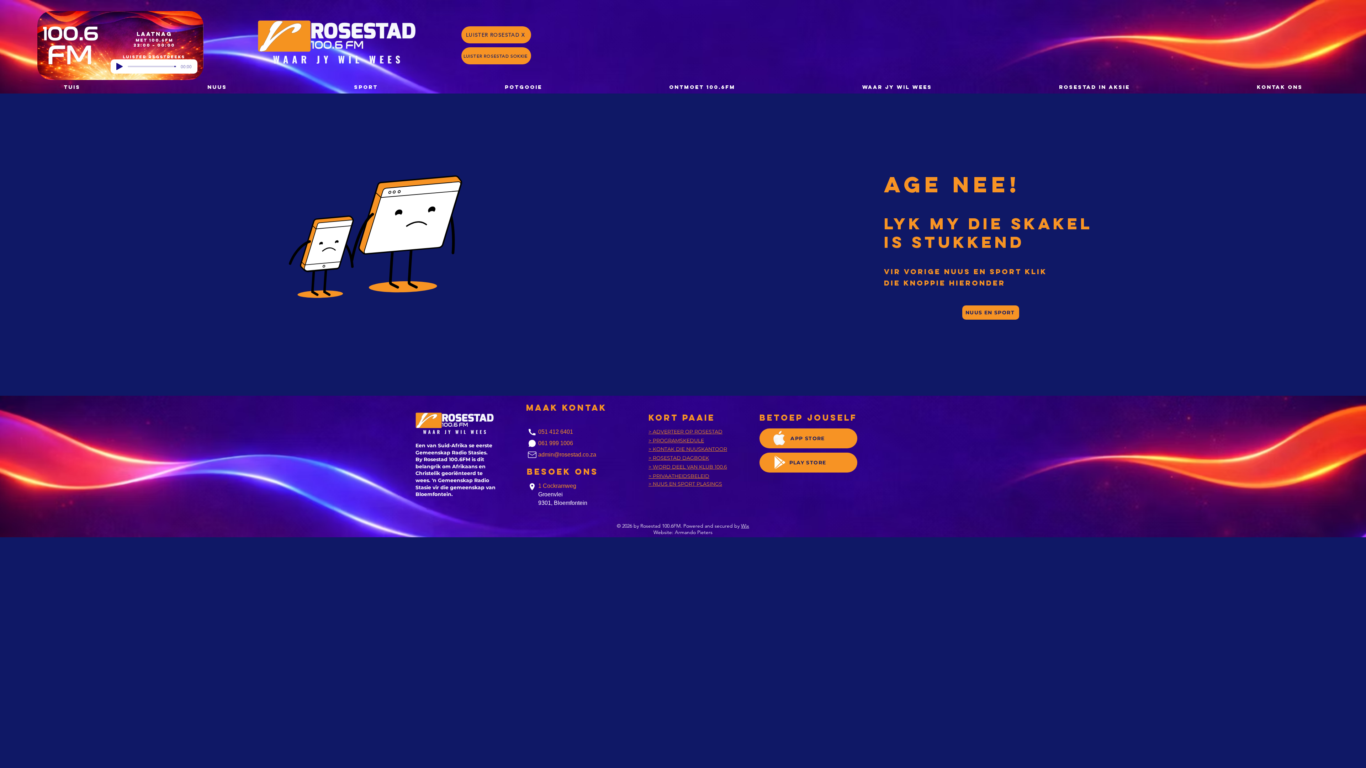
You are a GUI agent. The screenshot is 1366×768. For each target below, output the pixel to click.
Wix (745, 526)
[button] (523, 87)
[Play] (119, 66)
